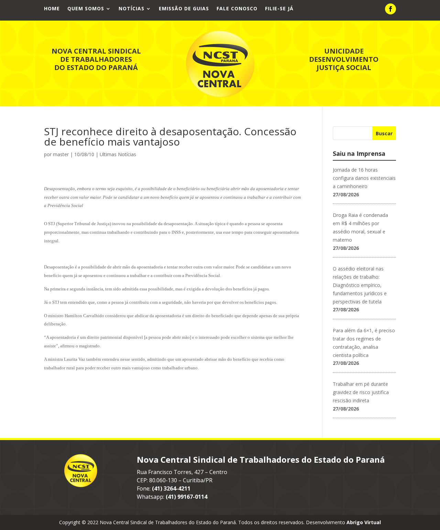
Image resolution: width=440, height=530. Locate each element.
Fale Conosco (237, 9)
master (61, 154)
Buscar (384, 133)
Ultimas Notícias (118, 154)
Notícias (131, 9)
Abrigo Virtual (363, 522)
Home (52, 9)
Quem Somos (85, 9)
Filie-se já (279, 9)
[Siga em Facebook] (390, 8)
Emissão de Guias (184, 9)
